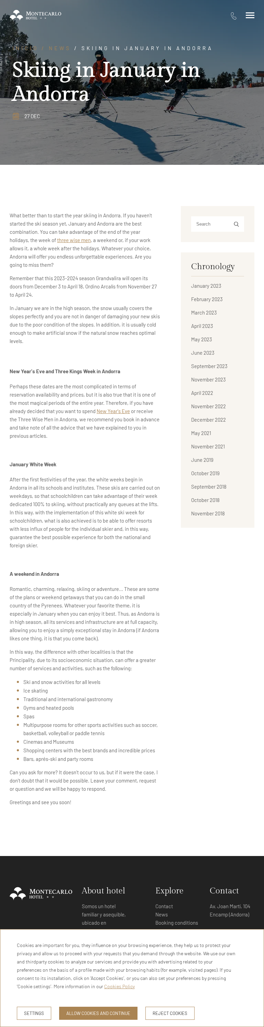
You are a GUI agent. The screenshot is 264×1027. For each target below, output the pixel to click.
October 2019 (205, 473)
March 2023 (204, 312)
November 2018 (208, 513)
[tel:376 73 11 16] (233, 15)
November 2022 (208, 406)
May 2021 (201, 433)
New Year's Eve (113, 411)
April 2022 (202, 393)
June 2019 (202, 460)
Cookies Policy (119, 986)
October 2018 (205, 500)
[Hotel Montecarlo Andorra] (35, 15)
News (60, 48)
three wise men (74, 240)
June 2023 (202, 353)
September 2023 (209, 366)
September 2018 (209, 486)
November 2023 (208, 379)
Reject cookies (170, 1013)
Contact (164, 906)
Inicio (25, 48)
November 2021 (208, 446)
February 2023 (207, 299)
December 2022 (208, 419)
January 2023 (206, 286)
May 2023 (201, 339)
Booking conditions (176, 923)
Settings (34, 1013)
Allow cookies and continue (98, 1013)
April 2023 (202, 326)
